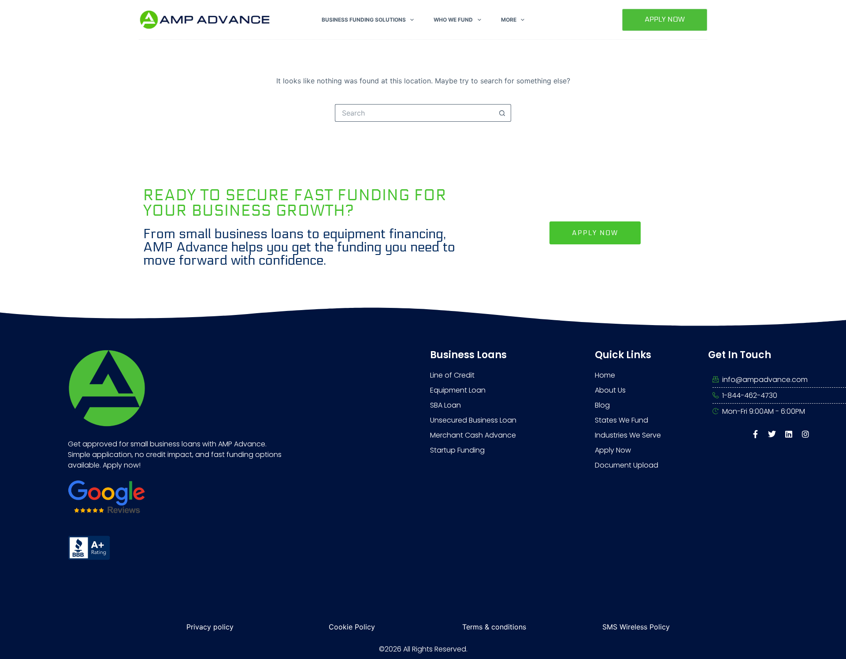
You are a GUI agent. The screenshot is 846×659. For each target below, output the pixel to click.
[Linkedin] (789, 434)
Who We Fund (453, 19)
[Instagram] (805, 434)
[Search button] (502, 113)
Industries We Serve (628, 435)
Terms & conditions (494, 626)
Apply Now (665, 19)
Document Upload (626, 465)
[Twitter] (772, 434)
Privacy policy (210, 626)
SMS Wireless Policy (636, 626)
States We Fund (621, 420)
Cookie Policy (352, 626)
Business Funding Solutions (364, 19)
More (508, 19)
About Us (610, 390)
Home (605, 375)
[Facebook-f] (755, 434)
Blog (602, 405)
